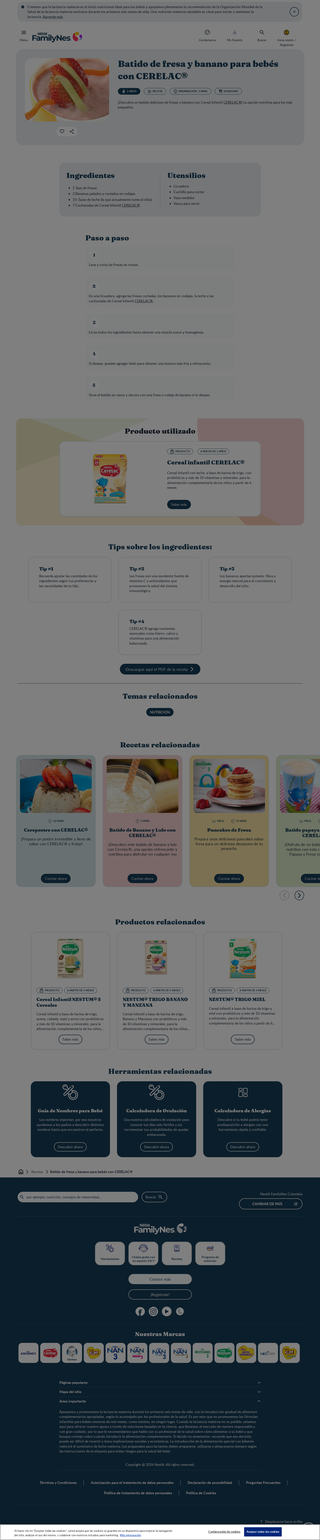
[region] (160, 1532)
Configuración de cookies (224, 1532)
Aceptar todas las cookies (263, 1532)
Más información (130, 1535)
